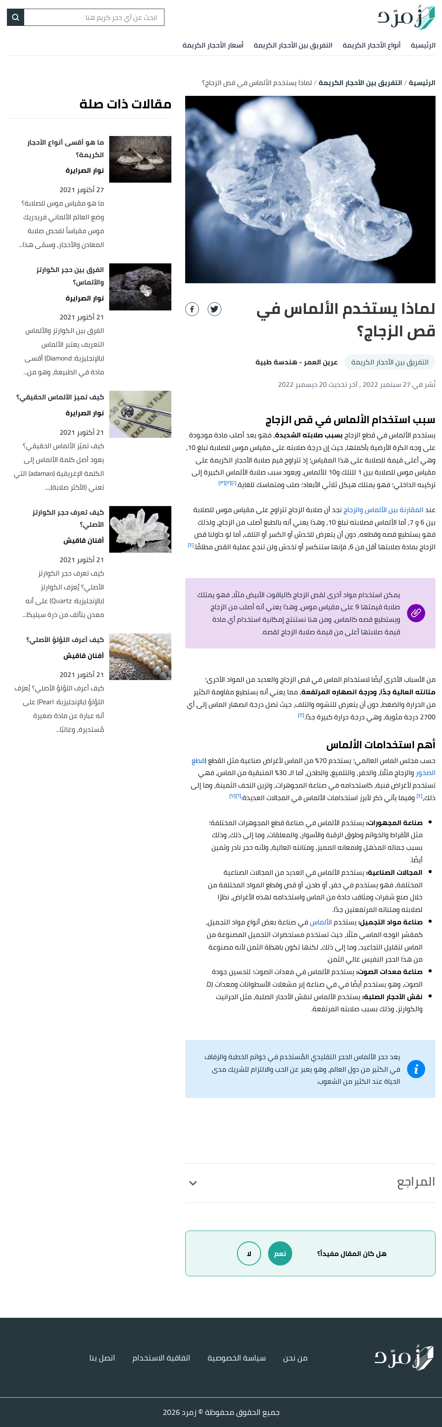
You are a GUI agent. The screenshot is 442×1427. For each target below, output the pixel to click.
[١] (234, 482)
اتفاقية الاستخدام (161, 1358)
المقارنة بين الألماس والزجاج (383, 509)
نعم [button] (280, 1253)
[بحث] (15, 17)
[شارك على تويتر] (214, 309)
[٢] (228, 482)
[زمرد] (406, 17)
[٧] (232, 796)
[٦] (238, 796)
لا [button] (249, 1253)
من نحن (295, 1358)
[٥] (301, 715)
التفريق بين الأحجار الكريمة (293, 44)
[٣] (221, 482)
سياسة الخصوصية (237, 1358)
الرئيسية (423, 44)
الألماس (321, 921)
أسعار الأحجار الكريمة (213, 44)
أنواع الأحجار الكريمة (372, 44)
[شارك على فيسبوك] (192, 309)
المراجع (416, 1181)
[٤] (191, 545)
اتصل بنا (102, 1358)
